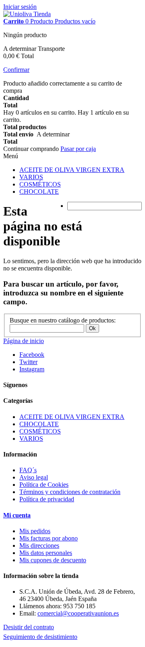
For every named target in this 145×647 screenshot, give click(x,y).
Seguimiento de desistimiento (40, 636)
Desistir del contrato (28, 627)
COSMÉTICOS (40, 184)
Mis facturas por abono (48, 538)
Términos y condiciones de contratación (69, 491)
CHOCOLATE (39, 191)
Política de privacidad (46, 499)
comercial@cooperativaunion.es (78, 613)
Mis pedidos (34, 531)
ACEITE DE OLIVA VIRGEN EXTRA (71, 169)
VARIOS (31, 177)
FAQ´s (28, 470)
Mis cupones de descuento (52, 560)
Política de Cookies (43, 484)
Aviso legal (33, 477)
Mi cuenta (17, 515)
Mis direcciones (39, 545)
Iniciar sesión (20, 6)
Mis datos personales (45, 552)
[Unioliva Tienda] (27, 13)
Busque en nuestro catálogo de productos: (63, 320)
